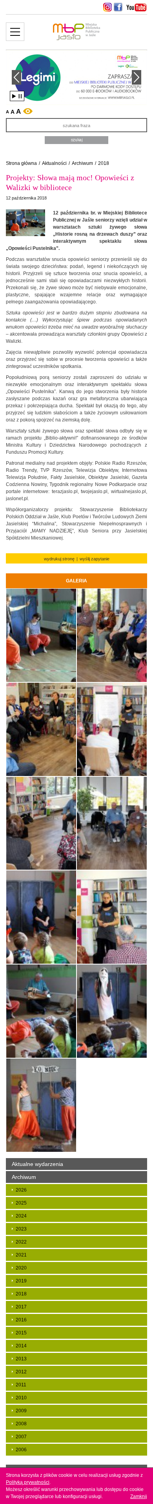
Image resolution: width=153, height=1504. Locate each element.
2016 (21, 1320)
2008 (21, 1423)
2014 (21, 1346)
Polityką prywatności (27, 1482)
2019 (21, 1281)
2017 (21, 1307)
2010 (21, 1398)
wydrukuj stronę (59, 558)
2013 (21, 1359)
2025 (21, 1203)
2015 (21, 1333)
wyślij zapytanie (94, 558)
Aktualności (54, 163)
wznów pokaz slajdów (14, 96)
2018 (103, 163)
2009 (21, 1410)
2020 (21, 1268)
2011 (21, 1385)
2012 (21, 1372)
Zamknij (138, 1496)
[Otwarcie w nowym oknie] (106, 7)
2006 (21, 1449)
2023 (21, 1229)
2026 (21, 1190)
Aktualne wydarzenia (37, 1164)
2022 (21, 1242)
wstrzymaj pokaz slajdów (20, 96)
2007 (21, 1436)
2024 (21, 1216)
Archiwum (82, 163)
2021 (21, 1255)
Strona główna (21, 163)
